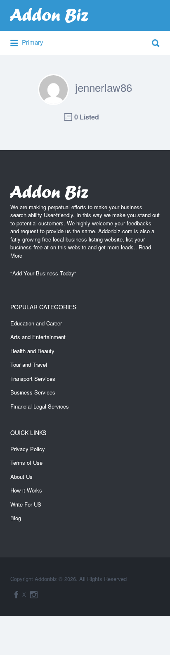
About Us (21, 476)
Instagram (34, 595)
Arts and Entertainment (38, 337)
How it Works (26, 490)
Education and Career (36, 323)
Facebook (16, 595)
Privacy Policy (27, 449)
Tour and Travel (28, 364)
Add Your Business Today (43, 273)
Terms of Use (26, 462)
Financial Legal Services (39, 406)
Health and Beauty (32, 351)
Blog (15, 518)
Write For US (25, 504)
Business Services (32, 392)
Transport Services (32, 378)
